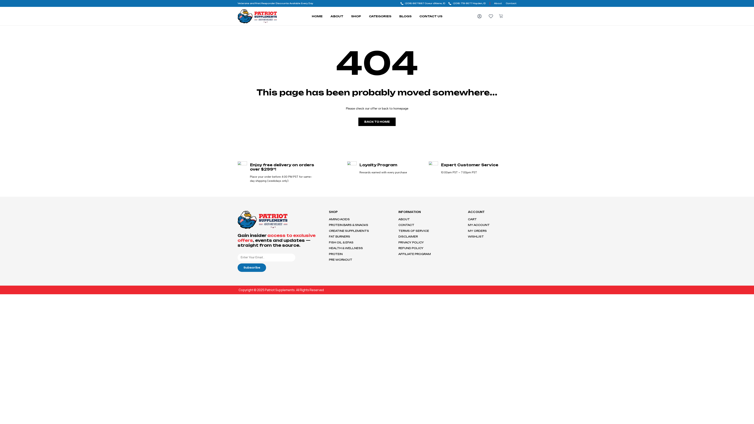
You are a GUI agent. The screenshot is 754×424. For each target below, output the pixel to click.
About (336, 16)
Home (317, 16)
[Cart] (501, 16)
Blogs (405, 16)
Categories (380, 16)
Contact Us (430, 16)
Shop (356, 16)
